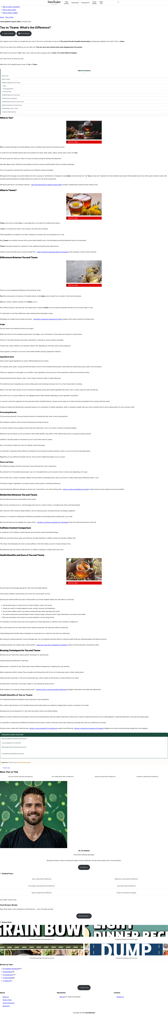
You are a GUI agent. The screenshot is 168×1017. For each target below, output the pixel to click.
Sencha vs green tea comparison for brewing (89, 728)
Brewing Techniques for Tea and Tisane (12, 105)
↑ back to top (84, 987)
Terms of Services (8, 1003)
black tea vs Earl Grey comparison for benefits (52, 645)
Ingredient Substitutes (11, 968)
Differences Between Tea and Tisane (11, 82)
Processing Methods (8, 88)
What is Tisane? (6, 79)
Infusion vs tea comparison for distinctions (43, 728)
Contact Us (120, 997)
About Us (6, 997)
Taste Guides (94, 2)
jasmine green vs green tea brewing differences (51, 689)
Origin (4, 86)
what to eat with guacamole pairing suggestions (52, 252)
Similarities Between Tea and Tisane (11, 95)
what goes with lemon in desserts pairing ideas (46, 184)
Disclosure (6, 1006)
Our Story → (84, 867)
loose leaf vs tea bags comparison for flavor (47, 319)
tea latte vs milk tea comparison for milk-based (52, 522)
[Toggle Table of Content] (84, 73)
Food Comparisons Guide (24, 762)
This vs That (9, 17)
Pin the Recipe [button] (25, 33)
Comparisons (85, 2)
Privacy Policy (7, 1000)
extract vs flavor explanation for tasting (76, 489)
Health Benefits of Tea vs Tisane (10, 108)
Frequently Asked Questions (9, 112)
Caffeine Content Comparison (9, 98)
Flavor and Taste (7, 91)
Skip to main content (9, 10)
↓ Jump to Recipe (8, 33)
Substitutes (75, 2)
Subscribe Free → (84, 916)
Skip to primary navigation (11, 7)
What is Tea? (5, 75)
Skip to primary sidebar (10, 13)
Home (2, 17)
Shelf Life (101, 2)
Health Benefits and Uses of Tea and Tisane (13, 101)
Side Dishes (66, 2)
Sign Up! (62, 997)
